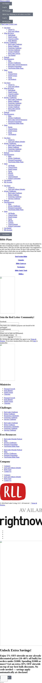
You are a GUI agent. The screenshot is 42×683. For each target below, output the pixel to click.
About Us (11, 29)
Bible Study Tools (21, 270)
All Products (12, 79)
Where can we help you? (11, 333)
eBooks (10, 173)
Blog (9, 61)
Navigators (21, 267)
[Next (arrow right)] (3, 682)
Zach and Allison (13, 31)
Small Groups (12, 37)
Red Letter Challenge (15, 44)
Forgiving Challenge (14, 48)
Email (5, 329)
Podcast (6, 57)
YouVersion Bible (21, 256)
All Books (11, 165)
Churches (7, 394)
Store (5, 70)
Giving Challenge (14, 52)
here (34, 341)
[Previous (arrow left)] (1, 682)
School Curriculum (14, 178)
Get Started (11, 55)
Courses (10, 175)
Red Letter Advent (14, 53)
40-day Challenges (10, 143)
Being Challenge (13, 46)
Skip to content (5, 1)
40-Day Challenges (10, 42)
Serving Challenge (14, 50)
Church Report (13, 177)
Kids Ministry (12, 40)
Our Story (7, 28)
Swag (10, 77)
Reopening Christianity (11, 416)
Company (7, 466)
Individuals (11, 35)
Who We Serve (9, 33)
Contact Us (7, 471)
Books (10, 72)
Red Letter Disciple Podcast (13, 439)
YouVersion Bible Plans (15, 68)
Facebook (3, 321)
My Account (8, 182)
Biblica (21, 274)
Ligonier (21, 260)
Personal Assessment (15, 66)
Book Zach (7, 469)
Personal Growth (9, 389)
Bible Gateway (21, 263)
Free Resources (9, 59)
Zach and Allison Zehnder (16, 141)
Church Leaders (13, 39)
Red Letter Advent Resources (17, 64)
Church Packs (12, 74)
